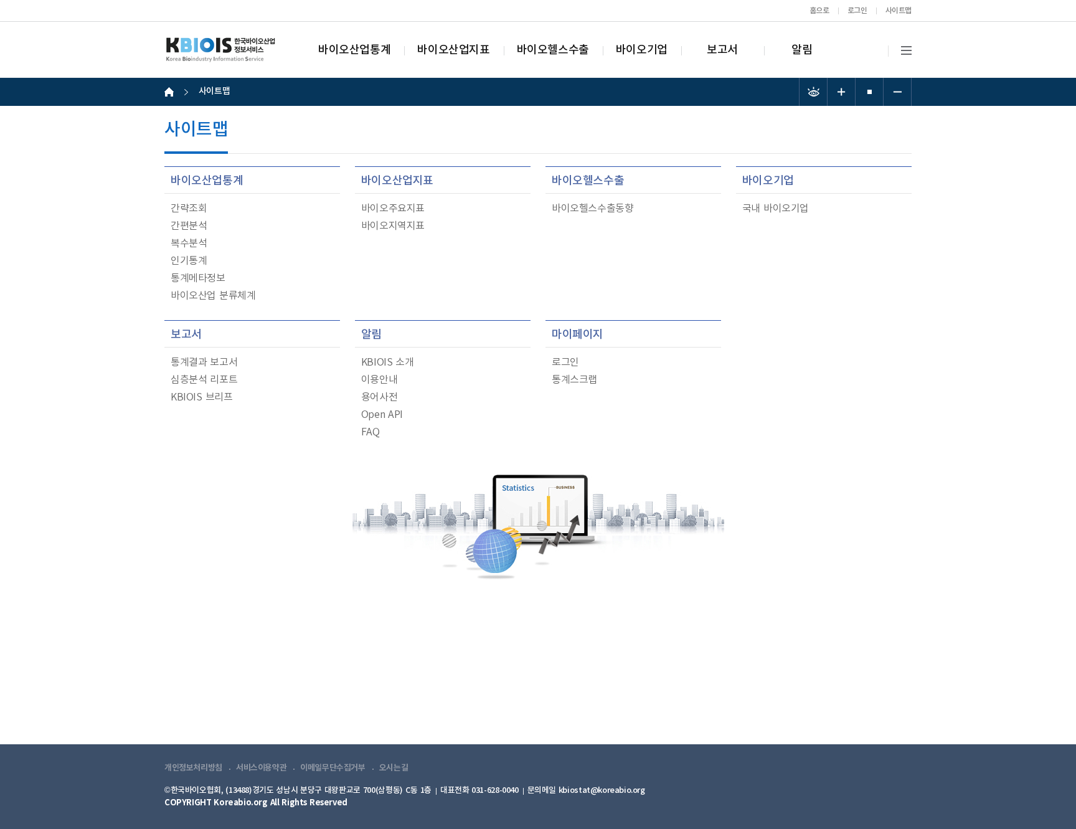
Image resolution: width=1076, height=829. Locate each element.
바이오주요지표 (393, 208)
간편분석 (189, 226)
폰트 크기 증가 (842, 92)
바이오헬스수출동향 (593, 208)
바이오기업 (642, 50)
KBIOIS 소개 (387, 362)
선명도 (814, 92)
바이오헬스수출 (553, 50)
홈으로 (819, 10)
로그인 (857, 10)
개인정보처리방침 (193, 768)
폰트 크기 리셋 (870, 92)
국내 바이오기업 (775, 208)
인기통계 (189, 261)
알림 (801, 50)
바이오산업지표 (453, 50)
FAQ (370, 432)
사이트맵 (898, 10)
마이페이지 (577, 334)
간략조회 (189, 208)
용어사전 (379, 397)
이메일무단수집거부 (333, 768)
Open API (382, 414)
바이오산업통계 (354, 50)
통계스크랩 (574, 380)
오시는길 (393, 768)
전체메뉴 (906, 50)
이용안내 (379, 380)
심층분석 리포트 (204, 380)
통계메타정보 (198, 278)
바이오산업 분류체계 (213, 295)
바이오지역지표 (393, 226)
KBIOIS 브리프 (201, 397)
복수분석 (189, 243)
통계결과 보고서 (204, 362)
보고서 (722, 50)
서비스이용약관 (261, 768)
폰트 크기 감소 (898, 92)
